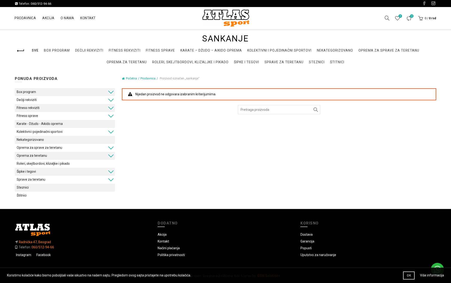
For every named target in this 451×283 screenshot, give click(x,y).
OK (409, 275)
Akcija (48, 18)
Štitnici (337, 62)
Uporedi (411, 16)
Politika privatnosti (171, 255)
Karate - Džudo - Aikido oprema (40, 124)
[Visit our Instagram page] (433, 3)
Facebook (43, 255)
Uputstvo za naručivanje (318, 255)
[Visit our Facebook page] (424, 3)
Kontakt (88, 18)
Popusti (306, 248)
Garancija (307, 241)
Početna (131, 78)
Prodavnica (25, 18)
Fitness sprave (160, 50)
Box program (57, 50)
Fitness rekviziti (124, 50)
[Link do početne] (83, 229)
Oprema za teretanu (127, 62)
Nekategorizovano (335, 50)
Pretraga (315, 109)
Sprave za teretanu (283, 62)
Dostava (306, 234)
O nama (67, 18)
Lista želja (400, 16)
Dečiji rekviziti (89, 50)
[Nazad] (21, 51)
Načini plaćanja (169, 248)
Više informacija (432, 275)
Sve (35, 50)
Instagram (23, 255)
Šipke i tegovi (246, 62)
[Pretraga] (387, 18)
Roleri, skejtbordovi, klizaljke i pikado (190, 62)
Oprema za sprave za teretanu (388, 50)
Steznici (317, 62)
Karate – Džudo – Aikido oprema (211, 50)
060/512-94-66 (41, 3)
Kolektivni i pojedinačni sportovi (279, 50)
